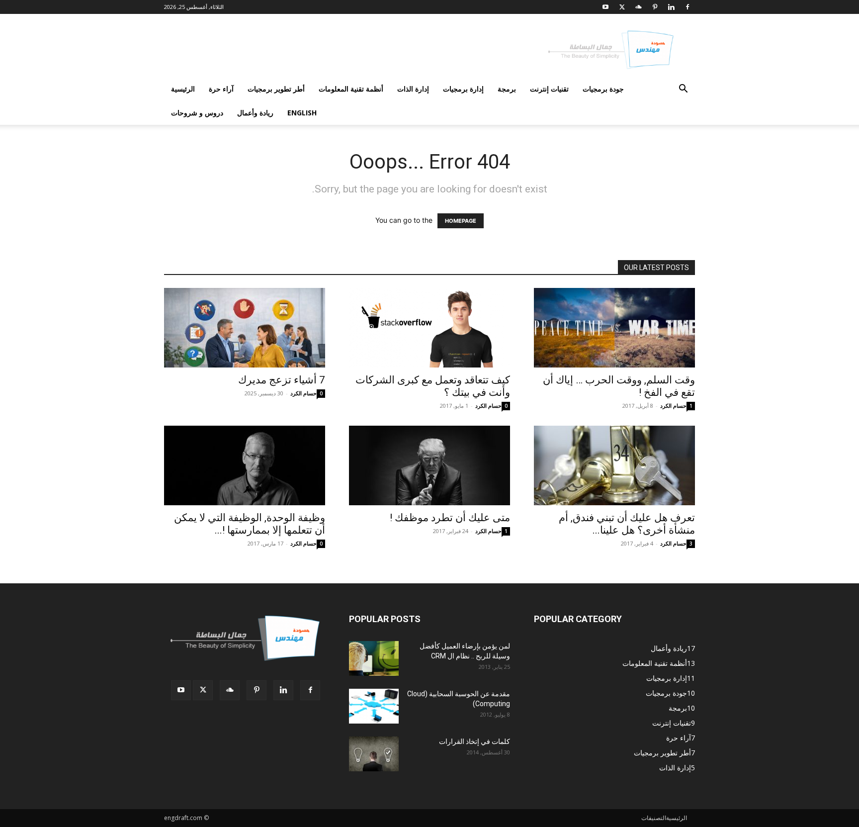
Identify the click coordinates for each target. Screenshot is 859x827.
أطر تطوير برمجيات (276, 88)
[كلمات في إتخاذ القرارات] (374, 753)
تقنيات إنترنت (549, 88)
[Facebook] (687, 7)
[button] (683, 89)
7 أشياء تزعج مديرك (281, 380)
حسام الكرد (303, 393)
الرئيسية (183, 88)
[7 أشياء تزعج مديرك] (244, 328)
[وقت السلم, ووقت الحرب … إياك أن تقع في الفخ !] (614, 328)
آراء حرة (221, 88)
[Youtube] (605, 7)
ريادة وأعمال (255, 112)
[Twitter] (621, 7)
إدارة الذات (413, 88)
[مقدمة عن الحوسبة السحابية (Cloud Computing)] (374, 706)
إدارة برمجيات (463, 88)
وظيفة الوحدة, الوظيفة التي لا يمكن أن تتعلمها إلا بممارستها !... (249, 524)
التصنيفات (653, 818)
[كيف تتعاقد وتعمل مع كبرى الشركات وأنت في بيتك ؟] (429, 328)
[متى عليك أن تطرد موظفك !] (429, 465)
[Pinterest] (654, 7)
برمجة (507, 88)
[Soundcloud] (638, 7)
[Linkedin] (671, 7)
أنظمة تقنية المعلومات (351, 88)
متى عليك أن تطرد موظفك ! (450, 518)
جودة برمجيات (603, 88)
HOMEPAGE (460, 220)
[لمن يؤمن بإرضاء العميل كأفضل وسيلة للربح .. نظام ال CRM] (374, 658)
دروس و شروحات (197, 112)
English (302, 112)
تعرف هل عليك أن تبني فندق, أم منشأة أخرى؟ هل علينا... (627, 524)
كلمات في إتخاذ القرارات (474, 741)
